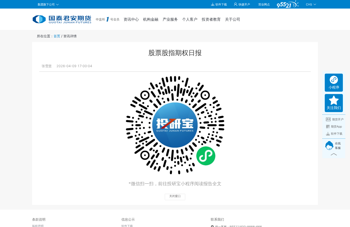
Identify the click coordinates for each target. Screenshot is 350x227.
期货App (336, 126)
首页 (57, 36)
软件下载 (336, 133)
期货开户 (338, 119)
